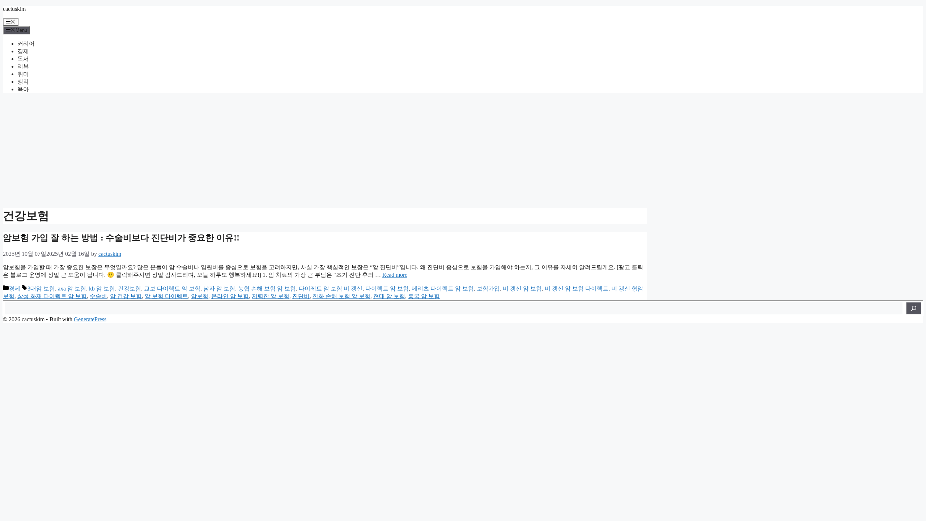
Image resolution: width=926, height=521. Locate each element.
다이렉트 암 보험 (387, 288)
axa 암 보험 (72, 288)
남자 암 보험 (219, 288)
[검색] (913, 308)
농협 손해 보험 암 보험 (267, 288)
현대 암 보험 (389, 296)
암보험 (199, 296)
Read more (394, 275)
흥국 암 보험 (424, 296)
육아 (23, 89)
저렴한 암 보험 (270, 296)
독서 (23, 59)
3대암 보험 (41, 288)
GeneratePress (90, 319)
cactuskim (14, 9)
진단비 (301, 296)
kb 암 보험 (102, 288)
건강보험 (129, 288)
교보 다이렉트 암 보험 (172, 288)
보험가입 (488, 288)
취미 (23, 74)
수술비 (98, 296)
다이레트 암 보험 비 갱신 (330, 288)
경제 (23, 51)
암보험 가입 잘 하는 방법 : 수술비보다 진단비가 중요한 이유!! (121, 237)
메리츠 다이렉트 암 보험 (443, 288)
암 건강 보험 (126, 296)
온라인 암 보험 (230, 296)
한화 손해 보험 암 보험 (341, 296)
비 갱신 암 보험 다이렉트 (576, 288)
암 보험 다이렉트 (166, 296)
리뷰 (23, 66)
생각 (23, 82)
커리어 (26, 44)
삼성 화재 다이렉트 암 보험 (52, 296)
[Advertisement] (463, 149)
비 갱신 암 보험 (522, 288)
